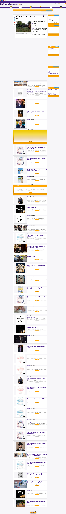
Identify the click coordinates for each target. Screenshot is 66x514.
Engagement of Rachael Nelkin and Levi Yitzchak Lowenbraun (53, 21)
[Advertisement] (30, 39)
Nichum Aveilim (50, 25)
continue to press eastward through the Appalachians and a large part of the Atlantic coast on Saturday (39, 28)
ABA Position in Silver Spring (51, 72)
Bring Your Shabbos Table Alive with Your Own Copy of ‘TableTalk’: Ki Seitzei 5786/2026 (37, 170)
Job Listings (50, 46)
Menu (63, 0)
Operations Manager (50, 50)
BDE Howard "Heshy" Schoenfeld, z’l (33, 491)
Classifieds (49, 66)
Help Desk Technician (51, 48)
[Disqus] (30, 51)
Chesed (49, 87)
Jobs (57, 46)
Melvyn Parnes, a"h (50, 27)
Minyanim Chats (50, 70)
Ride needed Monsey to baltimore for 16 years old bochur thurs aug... (53, 93)
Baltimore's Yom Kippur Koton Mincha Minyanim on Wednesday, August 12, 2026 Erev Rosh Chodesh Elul (36, 474)
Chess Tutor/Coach (50, 69)
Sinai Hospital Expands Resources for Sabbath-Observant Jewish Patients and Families (35, 482)
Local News (17, 9)
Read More (37, 103)
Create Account (10, 0)
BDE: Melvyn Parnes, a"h (31, 207)
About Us (15, 0)
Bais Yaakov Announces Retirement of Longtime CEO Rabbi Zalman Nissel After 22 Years (36, 92)
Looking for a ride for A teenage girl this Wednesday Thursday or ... (53, 91)
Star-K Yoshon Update (31, 317)
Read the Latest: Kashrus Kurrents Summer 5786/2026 (36, 177)
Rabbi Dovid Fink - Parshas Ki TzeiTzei (34, 100)
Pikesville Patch (25, 15)
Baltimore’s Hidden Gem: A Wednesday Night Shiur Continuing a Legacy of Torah (36, 247)
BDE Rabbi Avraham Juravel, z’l (32, 327)
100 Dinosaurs (50, 71)
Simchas (49, 15)
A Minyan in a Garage (31, 256)
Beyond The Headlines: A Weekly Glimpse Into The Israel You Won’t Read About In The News (36, 277)
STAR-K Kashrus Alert (31, 217)
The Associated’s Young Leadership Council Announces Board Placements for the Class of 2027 (37, 455)
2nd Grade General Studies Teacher (52, 49)
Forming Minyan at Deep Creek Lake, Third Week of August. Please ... (53, 95)
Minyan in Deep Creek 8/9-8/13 (52, 68)
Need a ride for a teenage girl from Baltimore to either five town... (52, 90)
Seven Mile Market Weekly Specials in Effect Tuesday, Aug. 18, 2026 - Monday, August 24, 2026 (36, 288)
